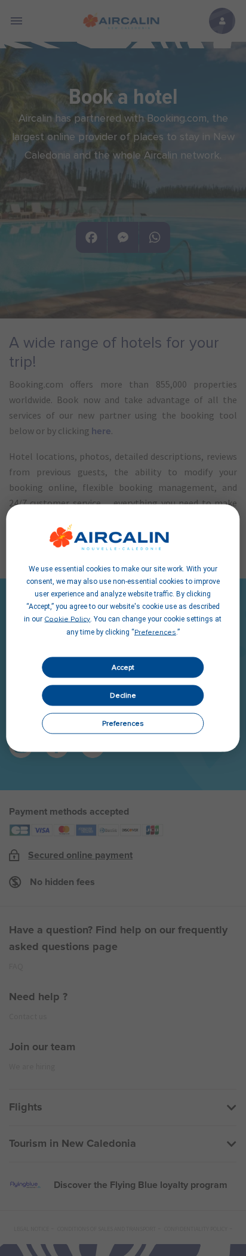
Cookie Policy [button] (67, 619)
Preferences (123, 723)
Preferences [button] (155, 632)
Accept (123, 667)
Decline (123, 695)
